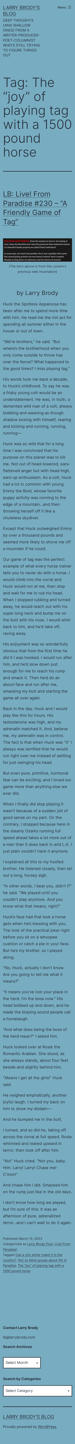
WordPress (47, 1427)
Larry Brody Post (40, 1244)
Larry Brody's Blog (28, 1417)
